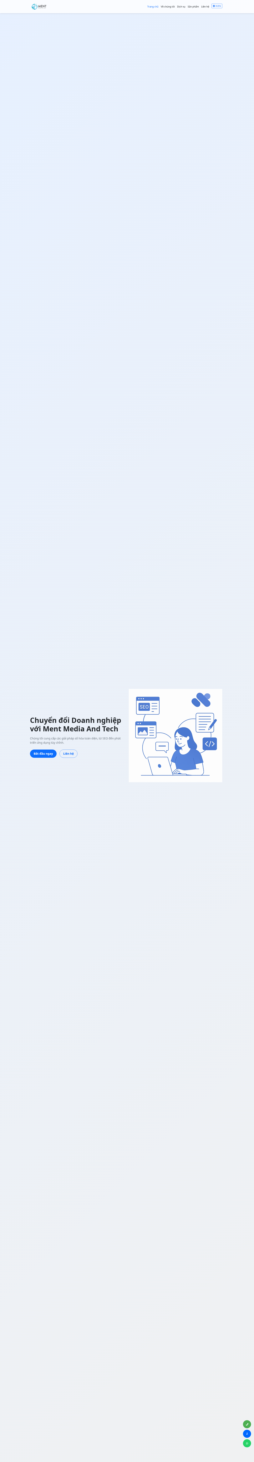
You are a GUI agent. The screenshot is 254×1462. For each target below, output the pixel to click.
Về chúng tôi (168, 6)
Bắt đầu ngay (43, 754)
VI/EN (218, 6)
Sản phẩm (193, 6)
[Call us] (247, 1424)
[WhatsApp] (247, 1443)
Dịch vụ (181, 6)
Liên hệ (205, 6)
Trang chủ (152, 6)
